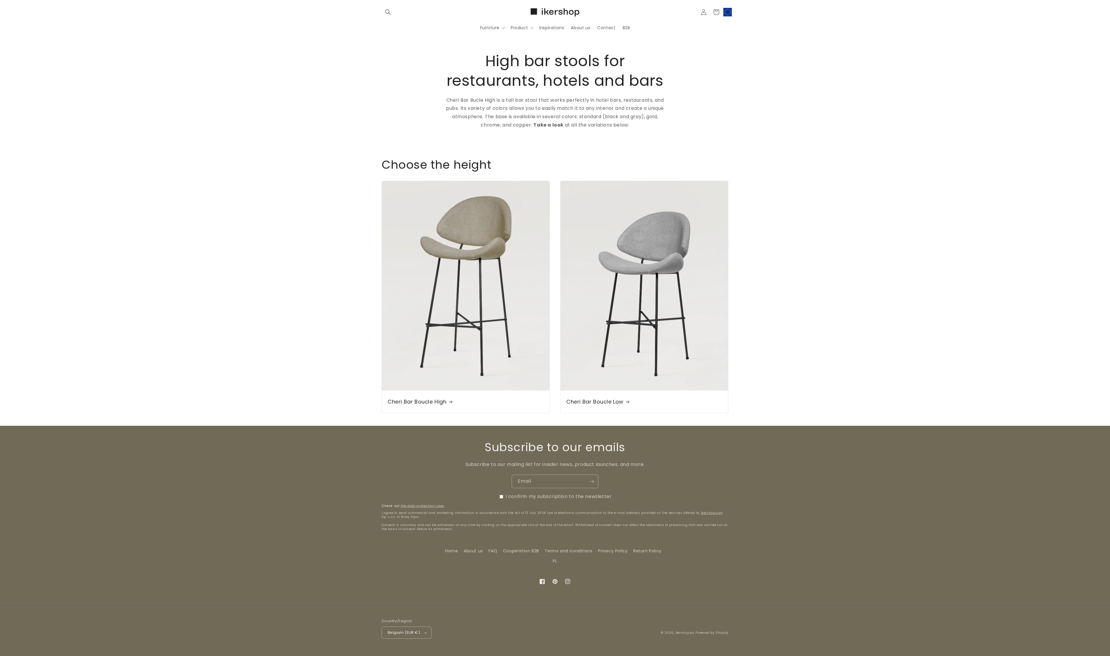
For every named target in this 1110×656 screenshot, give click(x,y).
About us (473, 551)
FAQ (493, 551)
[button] (388, 12)
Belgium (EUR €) (404, 632)
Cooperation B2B (521, 551)
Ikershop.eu (685, 633)
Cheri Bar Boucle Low (595, 401)
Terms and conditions (568, 551)
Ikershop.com (712, 513)
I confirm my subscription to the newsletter (559, 496)
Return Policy (647, 551)
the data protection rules (422, 505)
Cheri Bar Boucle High (417, 401)
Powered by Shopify (711, 633)
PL (555, 561)
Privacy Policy (613, 551)
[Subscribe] (591, 481)
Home (451, 551)
